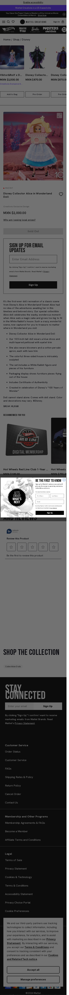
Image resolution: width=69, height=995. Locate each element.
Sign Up (50, 513)
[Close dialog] (63, 479)
